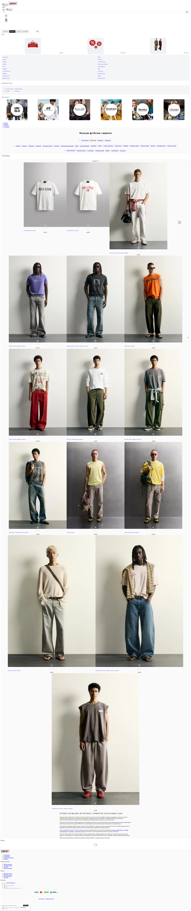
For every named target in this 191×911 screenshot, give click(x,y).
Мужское (12, 31)
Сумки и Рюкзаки (6, 71)
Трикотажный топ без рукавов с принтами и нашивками (62, 808)
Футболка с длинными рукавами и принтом (75, 439)
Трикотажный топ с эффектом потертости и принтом (18, 532)
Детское (19, 31)
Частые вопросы (8, 864)
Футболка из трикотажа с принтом (14, 670)
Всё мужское (5, 57)
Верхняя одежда (6, 78)
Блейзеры (5, 68)
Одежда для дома (101, 78)
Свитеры (4, 64)
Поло (4, 66)
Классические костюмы (103, 64)
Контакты (17, 91)
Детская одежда (8, 876)
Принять (25, 905)
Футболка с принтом (70, 532)
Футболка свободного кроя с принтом (131, 532)
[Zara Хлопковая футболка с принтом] (45, 194)
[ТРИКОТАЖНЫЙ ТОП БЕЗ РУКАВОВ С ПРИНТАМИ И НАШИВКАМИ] (95, 739)
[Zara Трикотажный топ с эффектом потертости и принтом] (38, 485)
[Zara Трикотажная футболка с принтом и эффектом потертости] (95, 299)
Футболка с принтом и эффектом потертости (17, 346)
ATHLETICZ (119, 830)
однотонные (71, 831)
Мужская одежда (8, 875)
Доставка (8, 91)
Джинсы (4, 59)
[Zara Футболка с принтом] (95, 485)
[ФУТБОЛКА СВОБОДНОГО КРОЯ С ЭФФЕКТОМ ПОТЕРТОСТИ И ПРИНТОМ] (139, 601)
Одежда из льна (6, 75)
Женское (5, 31)
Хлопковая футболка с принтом (30, 230)
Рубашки (4, 61)
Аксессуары (100, 71)
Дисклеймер (41, 898)
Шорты (99, 75)
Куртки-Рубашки (101, 66)
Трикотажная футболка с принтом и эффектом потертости (77, 346)
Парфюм (4, 73)
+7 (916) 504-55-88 (10, 882)
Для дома (25, 31)
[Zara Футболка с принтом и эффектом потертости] (38, 299)
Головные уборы (101, 73)
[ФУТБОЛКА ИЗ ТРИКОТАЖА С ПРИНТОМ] (52, 601)
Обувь (99, 68)
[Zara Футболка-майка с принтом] (153, 299)
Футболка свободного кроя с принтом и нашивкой (119, 252)
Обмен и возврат (18, 88)
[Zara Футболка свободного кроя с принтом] (153, 485)
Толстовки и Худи (101, 61)
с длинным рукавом (79, 831)
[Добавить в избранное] (179, 222)
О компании (7, 855)
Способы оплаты (9, 88)
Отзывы (6, 859)
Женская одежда (8, 873)
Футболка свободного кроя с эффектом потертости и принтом (107, 670)
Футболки (100, 59)
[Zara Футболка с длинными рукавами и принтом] (95, 392)
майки (113, 830)
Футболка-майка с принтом (129, 346)
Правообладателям (49, 898)
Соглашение (7, 856)
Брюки (99, 57)
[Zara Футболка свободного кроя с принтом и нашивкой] (138, 206)
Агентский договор (9, 857)
